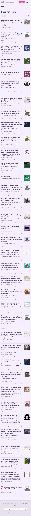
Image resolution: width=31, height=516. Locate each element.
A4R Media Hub (8, 27)
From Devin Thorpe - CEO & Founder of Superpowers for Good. (11, 154)
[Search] (28, 15)
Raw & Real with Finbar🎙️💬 (8, 115)
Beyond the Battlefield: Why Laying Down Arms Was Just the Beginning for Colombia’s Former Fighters (11, 187)
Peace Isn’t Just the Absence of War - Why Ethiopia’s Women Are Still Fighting (11, 291)
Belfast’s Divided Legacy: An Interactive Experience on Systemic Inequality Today (10, 265)
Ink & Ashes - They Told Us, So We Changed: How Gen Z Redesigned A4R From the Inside (11, 47)
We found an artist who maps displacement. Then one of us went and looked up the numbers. (11, 278)
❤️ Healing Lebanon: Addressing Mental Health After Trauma (11, 488)
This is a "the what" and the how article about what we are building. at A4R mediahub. (11, 364)
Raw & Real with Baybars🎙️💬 (9, 465)
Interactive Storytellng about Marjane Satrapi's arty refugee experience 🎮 (11, 421)
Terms (20, 503)
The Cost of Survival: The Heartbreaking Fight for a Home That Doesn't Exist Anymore (11, 403)
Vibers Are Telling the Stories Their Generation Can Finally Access (10, 448)
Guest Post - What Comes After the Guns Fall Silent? (11, 199)
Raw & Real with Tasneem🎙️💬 (9, 491)
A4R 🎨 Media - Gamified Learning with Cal (11, 307)
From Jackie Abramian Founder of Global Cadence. (11, 24)
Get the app (23, 509)
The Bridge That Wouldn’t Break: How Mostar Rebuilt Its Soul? (11, 112)
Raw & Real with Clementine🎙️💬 (10, 191)
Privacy (16, 503)
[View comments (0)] (8, 29)
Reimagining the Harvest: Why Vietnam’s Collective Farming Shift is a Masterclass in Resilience (11, 139)
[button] (2, 5)
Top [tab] (7, 16)
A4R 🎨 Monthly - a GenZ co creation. (11, 104)
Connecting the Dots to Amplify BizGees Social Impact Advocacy (11, 21)
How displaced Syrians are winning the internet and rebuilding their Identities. (9, 165)
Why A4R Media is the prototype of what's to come (11, 361)
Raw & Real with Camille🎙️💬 (9, 269)
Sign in (27, 2)
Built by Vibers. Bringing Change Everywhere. (11, 216)
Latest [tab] (3, 16)
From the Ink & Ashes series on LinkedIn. (11, 51)
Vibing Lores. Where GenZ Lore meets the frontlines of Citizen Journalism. (11, 374)
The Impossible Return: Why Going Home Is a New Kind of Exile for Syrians (10, 83)
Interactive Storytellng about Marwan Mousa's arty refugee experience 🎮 (11, 478)
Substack (8, 512)
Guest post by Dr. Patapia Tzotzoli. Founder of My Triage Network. (10, 351)
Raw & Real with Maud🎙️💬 (8, 87)
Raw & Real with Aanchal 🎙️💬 (9, 168)
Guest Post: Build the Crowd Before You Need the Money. (10, 151)
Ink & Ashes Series (6, 74)
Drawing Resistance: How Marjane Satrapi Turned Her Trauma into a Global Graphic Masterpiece (10, 417)
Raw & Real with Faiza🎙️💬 (8, 295)
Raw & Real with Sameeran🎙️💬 (9, 435)
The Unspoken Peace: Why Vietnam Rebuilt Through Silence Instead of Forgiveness (11, 317)
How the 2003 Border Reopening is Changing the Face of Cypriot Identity (11, 34)
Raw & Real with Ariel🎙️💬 (8, 38)
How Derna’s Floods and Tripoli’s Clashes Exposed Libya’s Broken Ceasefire (11, 61)
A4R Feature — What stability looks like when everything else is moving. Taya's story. (11, 124)
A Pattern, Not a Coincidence (10, 72)
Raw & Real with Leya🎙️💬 (8, 143)
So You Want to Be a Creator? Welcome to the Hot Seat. (10, 304)
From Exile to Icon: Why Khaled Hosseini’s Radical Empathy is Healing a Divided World (11, 389)
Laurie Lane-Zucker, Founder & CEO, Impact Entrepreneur (10, 203)
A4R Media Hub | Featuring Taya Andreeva (9, 128)
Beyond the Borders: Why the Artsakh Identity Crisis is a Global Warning (11, 239)
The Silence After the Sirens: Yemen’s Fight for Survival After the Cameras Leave (11, 431)
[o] (27, 35)
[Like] (2, 29)
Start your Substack (11, 509)
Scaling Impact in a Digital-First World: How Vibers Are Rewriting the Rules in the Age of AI (11, 334)
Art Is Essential (6, 176)
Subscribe (22, 2)
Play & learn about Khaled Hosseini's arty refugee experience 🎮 (11, 393)
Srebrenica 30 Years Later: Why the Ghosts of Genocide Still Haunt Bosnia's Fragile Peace (11, 461)
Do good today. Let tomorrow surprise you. (10, 227)
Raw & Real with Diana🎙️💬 (8, 407)
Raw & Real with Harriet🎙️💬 (8, 243)
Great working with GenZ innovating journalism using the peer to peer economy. (10, 379)
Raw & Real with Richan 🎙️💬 (8, 65)
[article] (15, 24)
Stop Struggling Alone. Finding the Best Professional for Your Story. (11, 347)
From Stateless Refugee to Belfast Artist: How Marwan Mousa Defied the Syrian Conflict (11, 474)
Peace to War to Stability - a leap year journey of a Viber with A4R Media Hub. (11, 100)
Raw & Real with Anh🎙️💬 (8, 321)
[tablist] (5, 15)
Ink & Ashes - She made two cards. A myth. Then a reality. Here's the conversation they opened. (10, 252)
